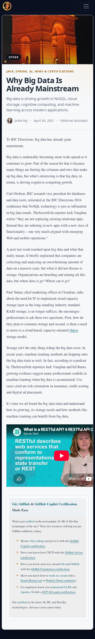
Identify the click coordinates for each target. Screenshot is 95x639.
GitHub (24, 503)
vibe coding (36, 541)
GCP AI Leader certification (58, 592)
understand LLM (60, 587)
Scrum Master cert (31, 580)
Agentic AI (27, 592)
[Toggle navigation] (86, 6)
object (73, 330)
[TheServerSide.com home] (7, 6)
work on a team (58, 575)
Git (14, 503)
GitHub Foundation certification (50, 569)
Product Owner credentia (60, 580)
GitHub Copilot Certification (55, 503)
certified (29, 521)
